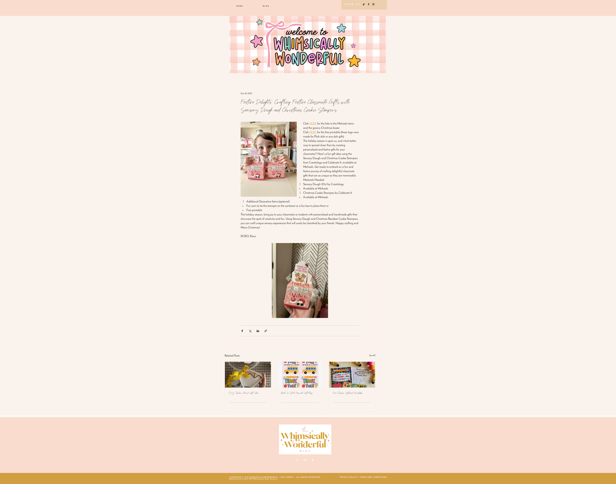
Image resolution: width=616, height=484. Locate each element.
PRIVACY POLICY (348, 477)
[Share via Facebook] (242, 330)
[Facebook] (368, 4)
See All (372, 355)
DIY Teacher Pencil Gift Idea (244, 393)
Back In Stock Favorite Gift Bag (296, 393)
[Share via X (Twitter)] (250, 330)
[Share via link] (265, 330)
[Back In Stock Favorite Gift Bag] (300, 375)
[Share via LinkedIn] (257, 330)
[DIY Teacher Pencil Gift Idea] (248, 375)
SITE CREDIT (287, 477)
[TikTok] (363, 4)
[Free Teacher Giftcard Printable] (352, 375)
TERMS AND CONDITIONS (373, 477)
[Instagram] (373, 4)
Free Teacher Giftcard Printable (347, 393)
